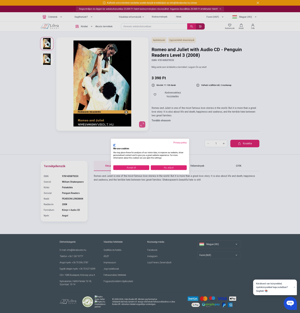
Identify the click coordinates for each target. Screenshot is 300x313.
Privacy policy (180, 142)
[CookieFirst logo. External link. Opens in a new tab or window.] (114, 145)
